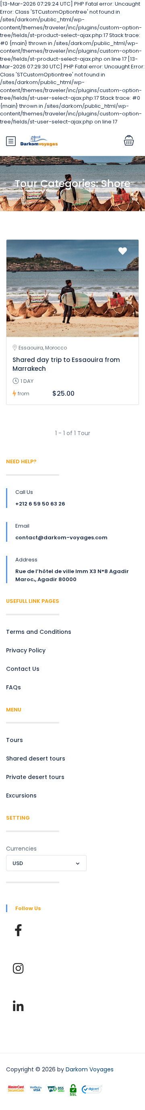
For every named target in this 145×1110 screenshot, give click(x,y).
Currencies (21, 849)
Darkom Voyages (90, 1069)
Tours (14, 740)
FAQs (13, 687)
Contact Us (22, 669)
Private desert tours (35, 777)
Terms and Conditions (38, 632)
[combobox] (46, 863)
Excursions (21, 795)
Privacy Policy (26, 650)
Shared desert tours (35, 758)
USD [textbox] (17, 863)
